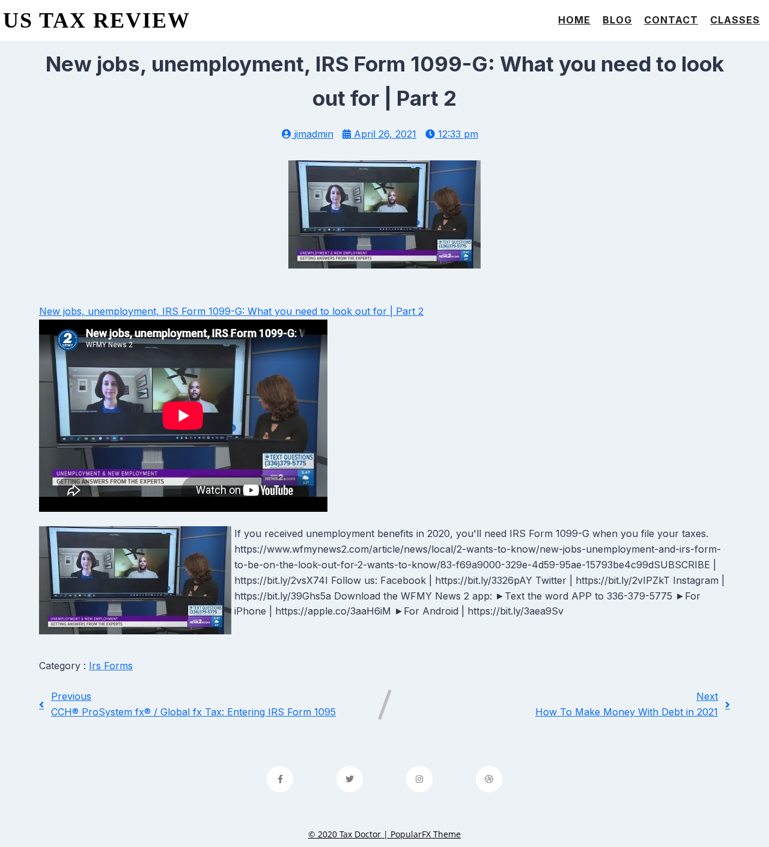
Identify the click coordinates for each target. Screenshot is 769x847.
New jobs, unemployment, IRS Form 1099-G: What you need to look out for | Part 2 (231, 311)
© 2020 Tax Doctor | (349, 834)
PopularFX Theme (426, 834)
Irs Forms (111, 666)
